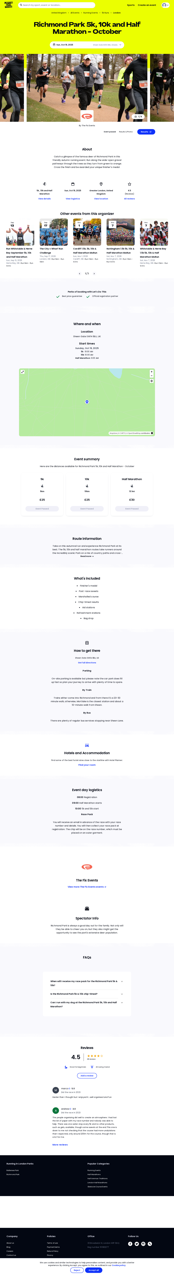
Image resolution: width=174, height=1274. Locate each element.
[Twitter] (138, 1246)
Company (12, 1236)
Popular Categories (98, 1163)
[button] (87, 402)
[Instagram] (144, 1246)
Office (91, 1236)
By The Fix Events (87, 125)
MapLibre (113, 433)
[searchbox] (56, 5)
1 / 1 (87, 273)
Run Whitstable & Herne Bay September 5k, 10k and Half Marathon (19, 252)
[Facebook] (131, 1246)
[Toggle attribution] (152, 433)
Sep (12, 223)
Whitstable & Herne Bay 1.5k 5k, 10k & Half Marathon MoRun (153, 252)
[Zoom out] (152, 376)
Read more (85, 556)
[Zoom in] (152, 372)
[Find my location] (152, 381)
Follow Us (133, 1236)
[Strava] (151, 1246)
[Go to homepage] (9, 5)
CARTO (123, 433)
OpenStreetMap (134, 433)
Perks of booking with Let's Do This (87, 291)
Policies (51, 1236)
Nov (79, 223)
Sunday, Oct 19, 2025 (87, 348)
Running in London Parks (20, 1163)
